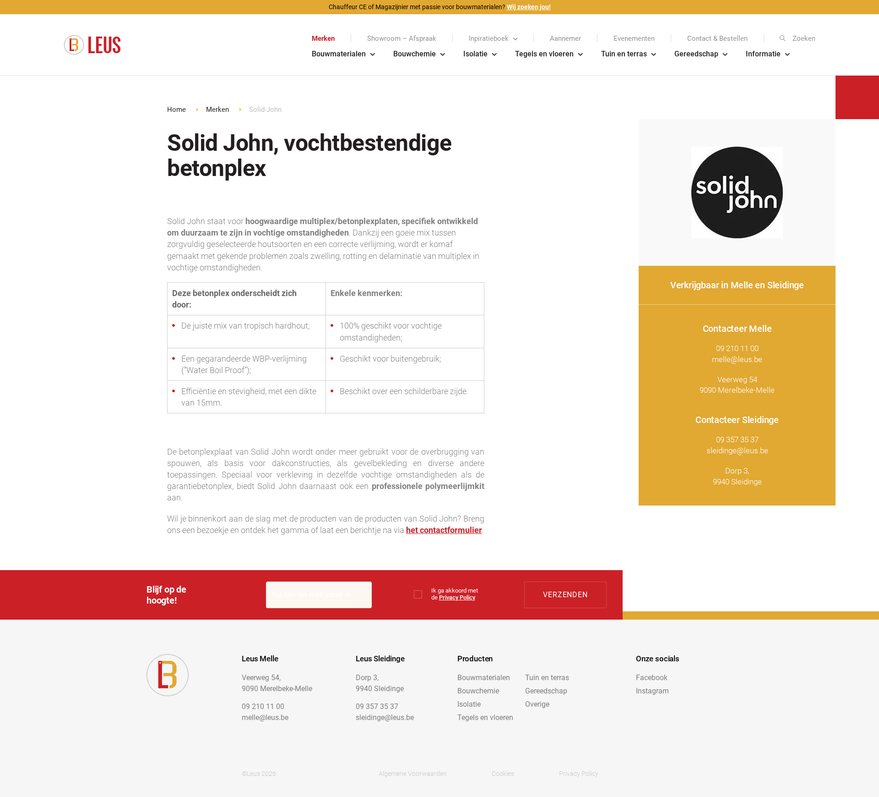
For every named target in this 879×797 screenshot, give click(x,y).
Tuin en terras (624, 53)
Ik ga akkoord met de (454, 594)
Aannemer (565, 38)
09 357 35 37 (737, 439)
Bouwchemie (414, 53)
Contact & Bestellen (717, 38)
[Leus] (92, 45)
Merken (323, 38)
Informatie (763, 53)
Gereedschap (696, 53)
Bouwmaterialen (339, 53)
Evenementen (634, 38)
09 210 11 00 (737, 348)
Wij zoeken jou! (529, 7)
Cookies (503, 773)
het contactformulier (444, 530)
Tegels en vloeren (544, 53)
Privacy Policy (457, 597)
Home (176, 109)
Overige (537, 704)
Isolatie (475, 53)
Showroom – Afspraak (401, 38)
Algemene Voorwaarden (413, 773)
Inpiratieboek (489, 38)
